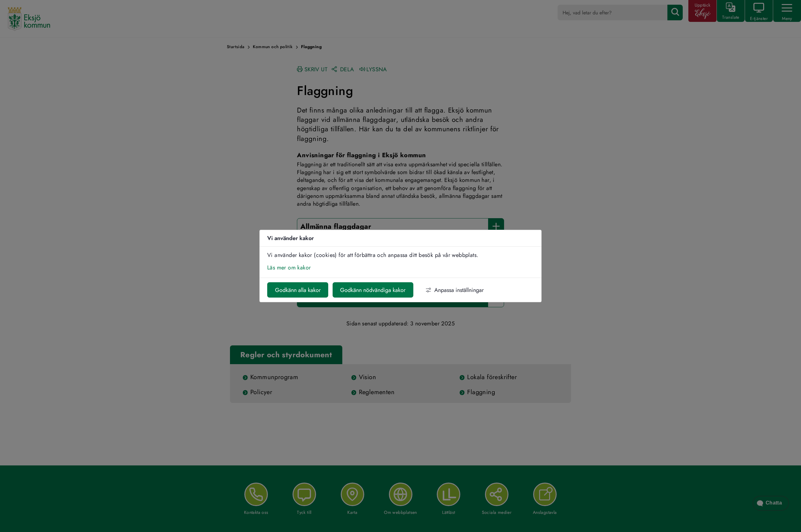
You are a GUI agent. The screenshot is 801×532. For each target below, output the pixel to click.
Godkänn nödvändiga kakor (373, 290)
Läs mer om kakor (289, 267)
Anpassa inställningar (459, 290)
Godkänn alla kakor (298, 290)
